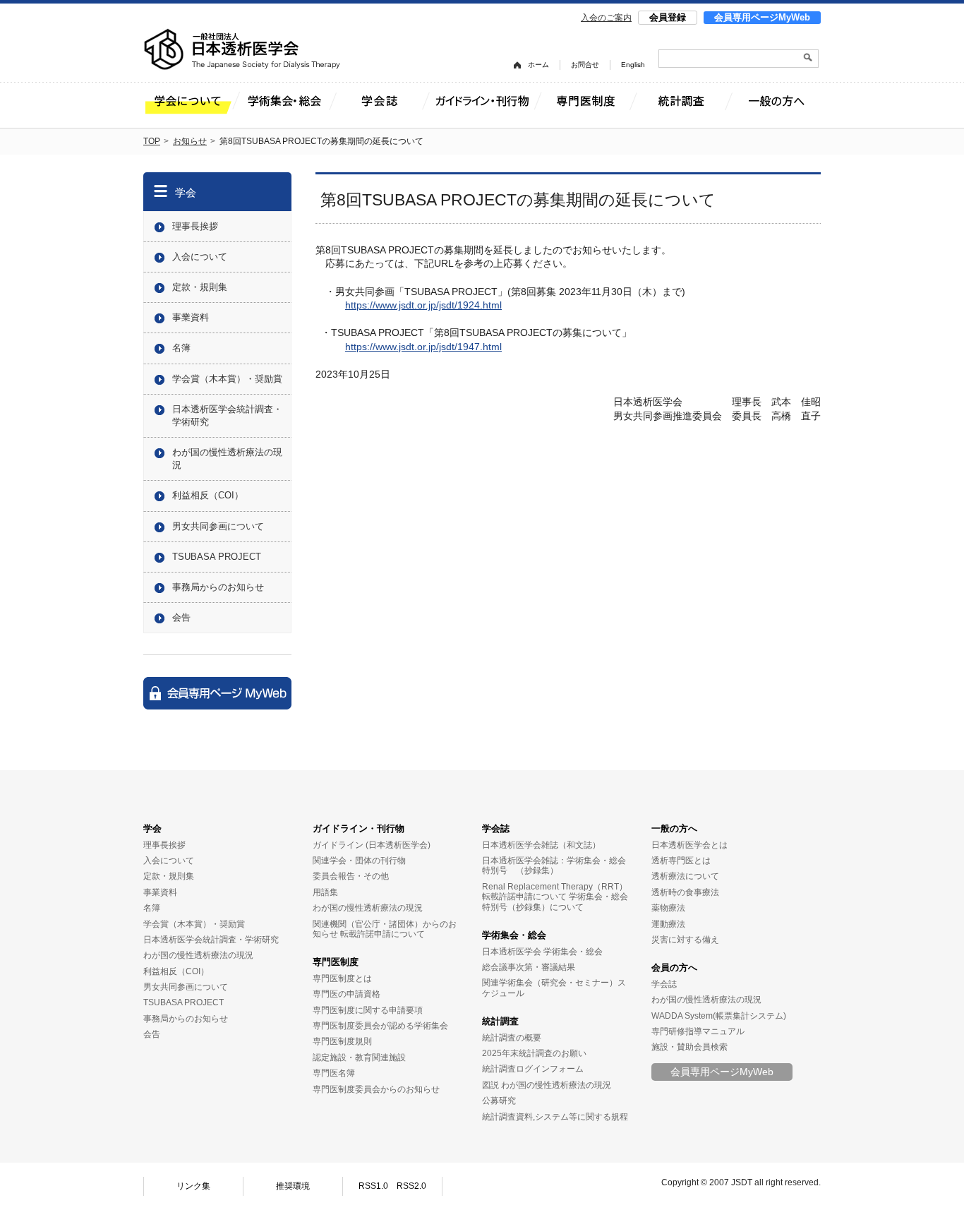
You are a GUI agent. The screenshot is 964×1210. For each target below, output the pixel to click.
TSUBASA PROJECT (216, 556)
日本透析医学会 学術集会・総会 (542, 952)
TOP (151, 141)
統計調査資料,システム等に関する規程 (555, 1117)
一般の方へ (674, 828)
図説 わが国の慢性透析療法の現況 (546, 1085)
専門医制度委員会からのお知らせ (376, 1089)
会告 (181, 617)
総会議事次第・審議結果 (528, 967)
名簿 (181, 347)
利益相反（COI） (207, 495)
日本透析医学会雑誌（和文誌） (541, 845)
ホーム (538, 64)
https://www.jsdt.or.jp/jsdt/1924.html (423, 305)
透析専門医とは (681, 860)
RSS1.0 (373, 1186)
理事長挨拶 (195, 226)
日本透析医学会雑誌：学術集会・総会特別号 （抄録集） (554, 865)
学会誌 (496, 828)
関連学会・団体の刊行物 (359, 860)
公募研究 (499, 1101)
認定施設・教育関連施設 (359, 1057)
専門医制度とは (342, 978)
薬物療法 (668, 908)
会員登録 (667, 17)
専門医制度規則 (342, 1041)
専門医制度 (336, 962)
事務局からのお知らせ (218, 587)
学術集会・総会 (514, 935)
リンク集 (193, 1186)
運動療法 (668, 924)
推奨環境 (293, 1186)
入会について (199, 256)
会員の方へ (674, 967)
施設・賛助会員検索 (689, 1047)
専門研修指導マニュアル (698, 1031)
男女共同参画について (218, 526)
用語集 (325, 892)
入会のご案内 (606, 18)
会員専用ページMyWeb (762, 17)
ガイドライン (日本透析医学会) (371, 845)
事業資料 (190, 317)
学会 (185, 192)
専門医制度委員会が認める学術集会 (380, 1026)
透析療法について (685, 876)
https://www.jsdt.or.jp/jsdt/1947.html (423, 346)
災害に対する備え (685, 940)
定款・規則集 (199, 287)
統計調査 (500, 1021)
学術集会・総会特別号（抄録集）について (555, 901)
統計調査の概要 (511, 1038)
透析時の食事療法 (685, 892)
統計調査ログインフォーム (533, 1069)
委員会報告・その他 (351, 876)
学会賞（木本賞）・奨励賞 (227, 378)
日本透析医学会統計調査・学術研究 (227, 415)
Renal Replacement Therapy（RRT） (554, 887)
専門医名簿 (334, 1073)
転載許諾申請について (382, 934)
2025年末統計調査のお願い (534, 1053)
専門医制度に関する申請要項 (368, 1010)
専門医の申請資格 (346, 994)
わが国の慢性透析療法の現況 (227, 458)
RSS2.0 (411, 1186)
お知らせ (190, 141)
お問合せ (585, 64)
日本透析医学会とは (689, 845)
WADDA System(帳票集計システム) (718, 1016)
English (633, 64)
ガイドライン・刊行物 (358, 828)
